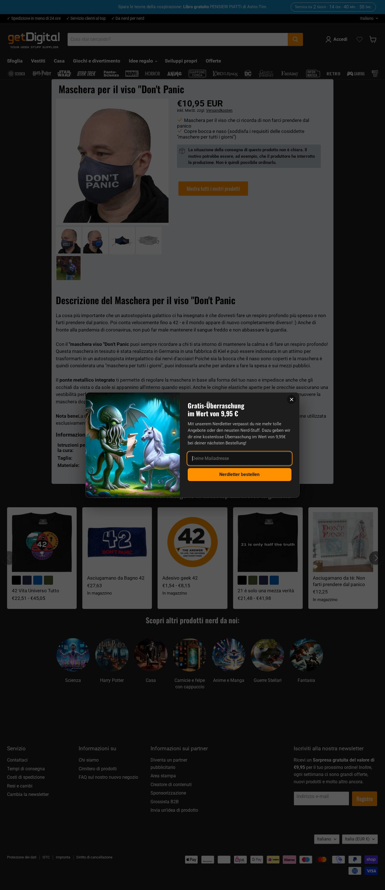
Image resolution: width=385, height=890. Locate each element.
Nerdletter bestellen (239, 474)
